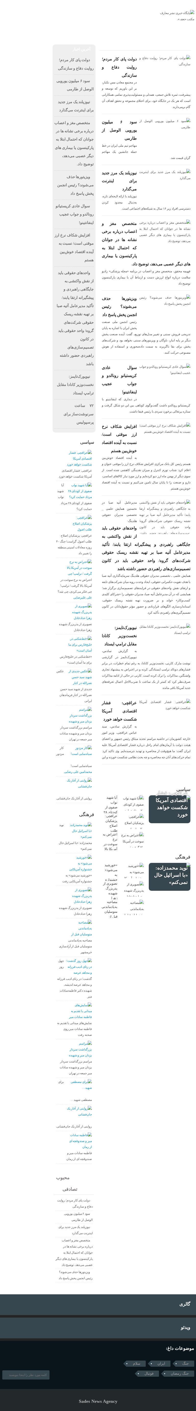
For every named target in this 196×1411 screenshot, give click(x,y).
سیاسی (70, 32)
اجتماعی (91, 32)
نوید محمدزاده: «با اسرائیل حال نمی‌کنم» (171, 875)
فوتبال (149, 1373)
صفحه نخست (138, 32)
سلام (136, 1363)
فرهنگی (31, 32)
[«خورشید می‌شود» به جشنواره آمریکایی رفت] (132, 870)
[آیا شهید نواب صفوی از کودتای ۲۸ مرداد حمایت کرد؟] (132, 803)
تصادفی (72, 1189)
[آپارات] (19, 4)
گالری (184, 1304)
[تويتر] (12, 1358)
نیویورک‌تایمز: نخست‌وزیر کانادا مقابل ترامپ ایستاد (119, 635)
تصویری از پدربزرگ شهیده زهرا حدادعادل (110, 893)
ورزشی (12, 32)
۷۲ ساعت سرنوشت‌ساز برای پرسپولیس (79, 414)
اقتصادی (112, 32)
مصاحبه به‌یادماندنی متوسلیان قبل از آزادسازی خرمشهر (75, 946)
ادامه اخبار (146, 775)
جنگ (185, 1363)
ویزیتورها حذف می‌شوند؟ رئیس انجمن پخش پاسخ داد (119, 306)
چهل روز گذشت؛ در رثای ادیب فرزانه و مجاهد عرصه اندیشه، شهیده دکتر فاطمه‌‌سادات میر (74, 978)
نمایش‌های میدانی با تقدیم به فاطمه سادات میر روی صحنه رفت (74, 1029)
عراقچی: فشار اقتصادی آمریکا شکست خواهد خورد (119, 711)
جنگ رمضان (180, 1373)
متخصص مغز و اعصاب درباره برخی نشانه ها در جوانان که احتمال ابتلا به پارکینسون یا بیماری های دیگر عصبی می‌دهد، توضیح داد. (74, 1253)
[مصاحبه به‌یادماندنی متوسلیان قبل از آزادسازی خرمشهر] (132, 907)
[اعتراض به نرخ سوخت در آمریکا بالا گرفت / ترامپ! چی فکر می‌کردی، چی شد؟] (132, 840)
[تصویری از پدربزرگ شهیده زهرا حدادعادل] (132, 889)
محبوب (65, 1177)
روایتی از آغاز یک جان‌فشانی (74, 798)
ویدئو (185, 1327)
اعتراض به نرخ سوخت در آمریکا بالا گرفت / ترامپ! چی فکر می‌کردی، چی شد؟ (75, 585)
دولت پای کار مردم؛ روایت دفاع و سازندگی (119, 67)
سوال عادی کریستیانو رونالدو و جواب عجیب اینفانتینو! (75, 214)
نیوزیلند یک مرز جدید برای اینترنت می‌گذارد (119, 181)
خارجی (50, 32)
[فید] (26, 4)
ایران (161, 1363)
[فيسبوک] (5, 4)
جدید (80, 1177)
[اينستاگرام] (12, 4)
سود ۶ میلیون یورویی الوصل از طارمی (119, 130)
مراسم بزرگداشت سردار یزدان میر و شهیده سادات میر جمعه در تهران (76, 733)
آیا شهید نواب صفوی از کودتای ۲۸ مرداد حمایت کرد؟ (110, 812)
